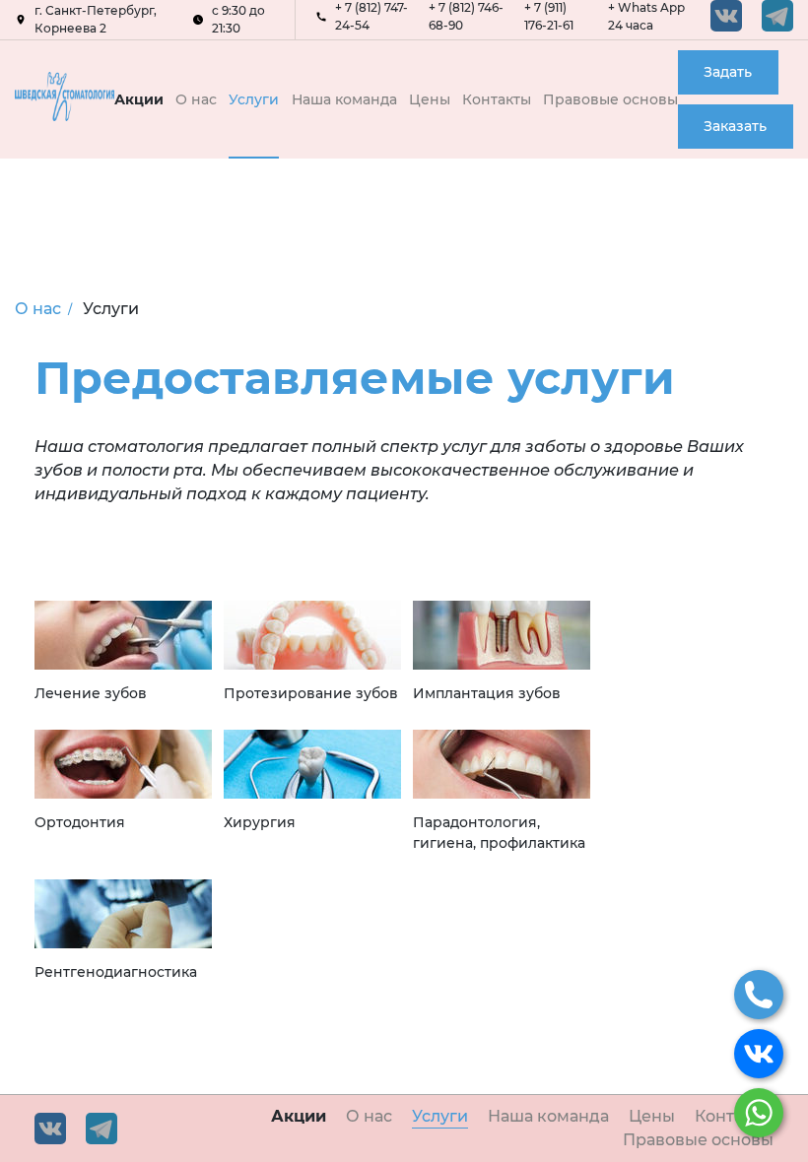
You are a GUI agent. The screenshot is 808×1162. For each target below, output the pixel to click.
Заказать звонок (735, 133)
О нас (196, 99)
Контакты (496, 99)
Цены (429, 99)
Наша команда (344, 99)
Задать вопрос (728, 79)
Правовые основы (610, 99)
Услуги (254, 99)
